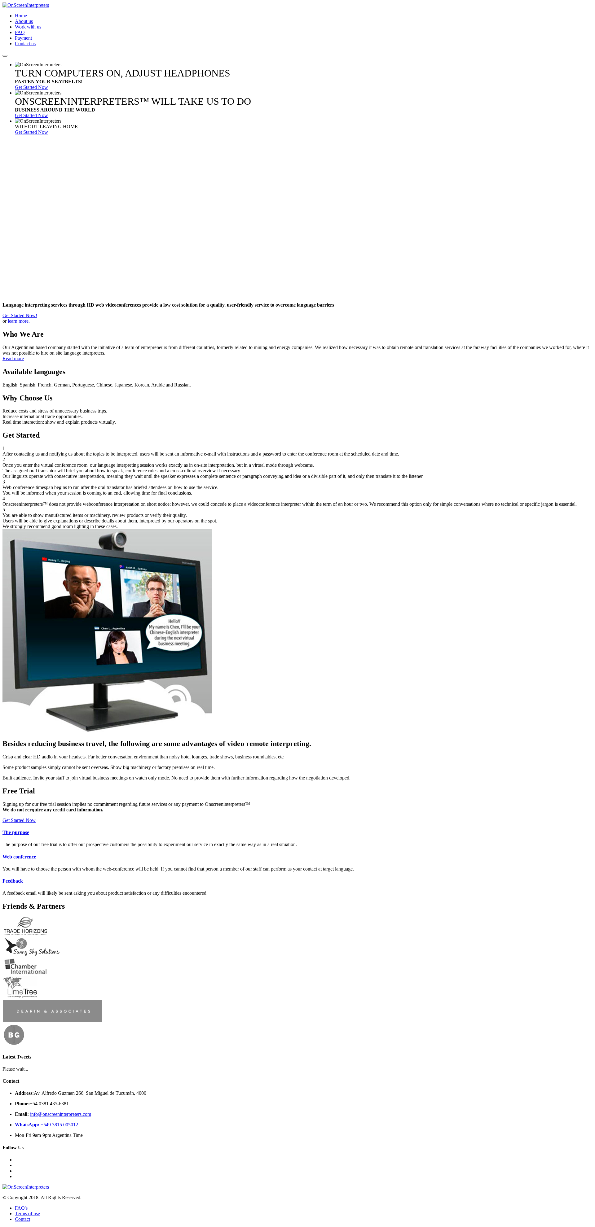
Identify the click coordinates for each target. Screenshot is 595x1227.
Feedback (12, 881)
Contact (22, 1219)
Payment (23, 38)
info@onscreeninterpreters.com (60, 1114)
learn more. (19, 321)
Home (21, 15)
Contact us (25, 43)
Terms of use (27, 1213)
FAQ (20, 32)
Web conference (19, 856)
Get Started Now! (19, 315)
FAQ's (21, 1208)
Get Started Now (31, 87)
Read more (13, 358)
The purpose (15, 832)
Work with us (28, 26)
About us (24, 21)
